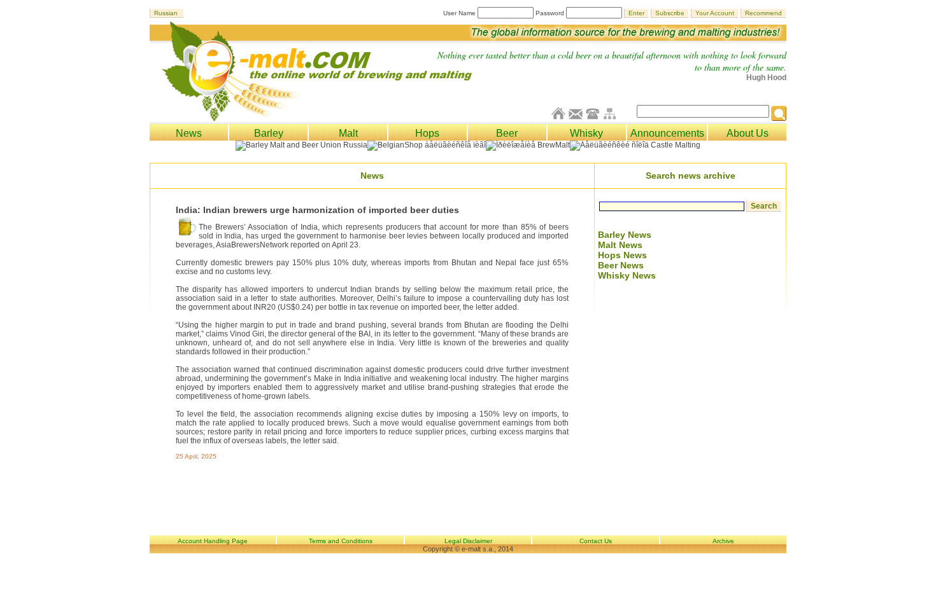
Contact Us (596, 540)
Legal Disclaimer (468, 540)
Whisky (586, 133)
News (188, 133)
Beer (506, 133)
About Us (747, 133)
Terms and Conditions (340, 540)
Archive (723, 540)
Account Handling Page (213, 540)
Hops (427, 133)
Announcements (667, 133)
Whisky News (627, 275)
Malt (348, 133)
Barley (269, 133)
